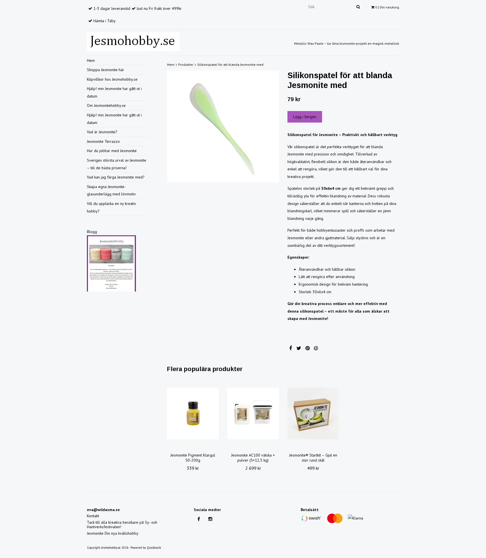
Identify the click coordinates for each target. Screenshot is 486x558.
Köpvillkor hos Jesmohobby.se (112, 79)
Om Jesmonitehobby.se (106, 105)
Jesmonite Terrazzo (103, 141)
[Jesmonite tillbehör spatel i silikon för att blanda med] (223, 126)
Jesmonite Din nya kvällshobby (112, 533)
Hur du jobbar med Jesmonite (112, 150)
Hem (91, 60)
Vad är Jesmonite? (102, 131)
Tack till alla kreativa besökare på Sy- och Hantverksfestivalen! (122, 524)
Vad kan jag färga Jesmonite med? (116, 177)
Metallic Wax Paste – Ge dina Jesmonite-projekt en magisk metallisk (346, 43)
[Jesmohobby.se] (133, 40)
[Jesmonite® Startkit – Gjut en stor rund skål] (313, 413)
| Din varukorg (387, 7)
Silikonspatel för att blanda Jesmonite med (230, 64)
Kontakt (93, 515)
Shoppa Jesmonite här (105, 69)
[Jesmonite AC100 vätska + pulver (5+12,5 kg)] (253, 413)
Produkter (185, 64)
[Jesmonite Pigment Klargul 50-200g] (193, 413)
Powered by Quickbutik (145, 548)
